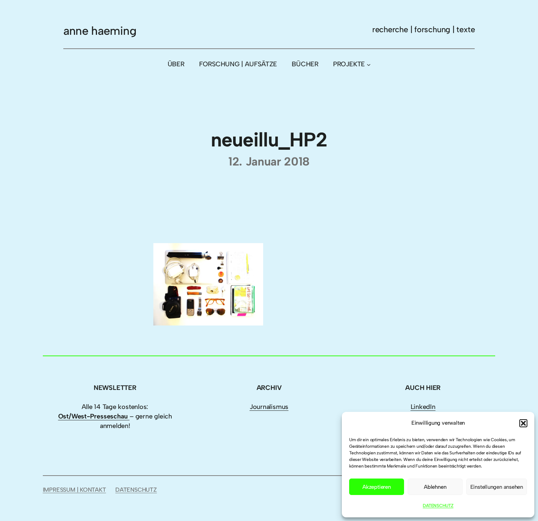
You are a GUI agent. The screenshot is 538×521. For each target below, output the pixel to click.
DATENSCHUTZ (438, 505)
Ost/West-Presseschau (94, 416)
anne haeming (99, 31)
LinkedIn (423, 407)
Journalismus (269, 407)
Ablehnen (435, 487)
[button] (523, 423)
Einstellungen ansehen (496, 487)
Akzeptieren (376, 487)
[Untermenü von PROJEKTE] (369, 64)
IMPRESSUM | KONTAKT (74, 489)
